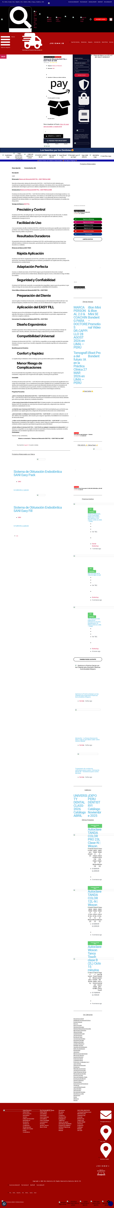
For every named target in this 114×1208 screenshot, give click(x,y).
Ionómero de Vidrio (78, 1075)
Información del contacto (80, 63)
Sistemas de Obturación (57, 65)
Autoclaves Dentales (79, 1040)
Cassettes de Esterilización (80, 1047)
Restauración (77, 1095)
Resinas (76, 1100)
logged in (26, 445)
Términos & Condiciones (26, 1124)
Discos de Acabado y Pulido (80, 1077)
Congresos (62, 1115)
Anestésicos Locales (79, 1093)
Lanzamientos (44, 1122)
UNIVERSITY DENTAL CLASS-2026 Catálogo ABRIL (80, 806)
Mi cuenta (61, 1112)
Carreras (61, 1129)
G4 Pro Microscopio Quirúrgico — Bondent (83, 434)
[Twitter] (59, 43)
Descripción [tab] (16, 168)
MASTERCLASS (81, 1114)
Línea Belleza (43, 1119)
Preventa (42, 1124)
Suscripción (62, 1110)
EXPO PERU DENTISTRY (83, 1110)
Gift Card (79, 1130)
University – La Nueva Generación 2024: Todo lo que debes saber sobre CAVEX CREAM (87, 739)
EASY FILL (27, 204)
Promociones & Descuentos (27, 1114)
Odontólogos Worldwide (65, 1124)
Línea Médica (43, 1114)
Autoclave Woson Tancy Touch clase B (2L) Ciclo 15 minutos (94, 958)
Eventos (61, 1114)
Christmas (80, 1124)
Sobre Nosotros (27, 1110)
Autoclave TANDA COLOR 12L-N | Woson (94, 898)
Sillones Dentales (78, 1032)
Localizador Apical (78, 1060)
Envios (24, 1130)
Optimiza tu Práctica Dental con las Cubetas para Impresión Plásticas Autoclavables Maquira (87, 695)
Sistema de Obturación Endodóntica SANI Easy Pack (38, 473)
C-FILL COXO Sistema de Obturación (82, 212)
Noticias (61, 1130)
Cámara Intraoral (78, 1035)
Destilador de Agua (78, 1045)
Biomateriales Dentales (79, 1092)
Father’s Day (80, 1120)
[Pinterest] (55, 43)
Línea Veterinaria (44, 1117)
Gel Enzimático (77, 1090)
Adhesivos (76, 1098)
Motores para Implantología (80, 1053)
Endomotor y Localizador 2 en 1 (81, 1062)
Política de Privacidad (28, 1119)
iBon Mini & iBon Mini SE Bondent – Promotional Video (94, 317)
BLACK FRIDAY (81, 1122)
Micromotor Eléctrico (79, 1055)
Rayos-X (76, 1023)
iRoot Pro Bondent (94, 354)
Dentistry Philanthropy (64, 1127)
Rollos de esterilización (79, 1048)
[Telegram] (63, 43)
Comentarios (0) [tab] (30, 168)
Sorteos (25, 1117)
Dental (94, 544)
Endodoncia (76, 1067)
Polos (75, 282)
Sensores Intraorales (79, 1027)
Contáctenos (26, 1132)
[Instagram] (54, 43)
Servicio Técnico (44, 1125)
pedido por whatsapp (58, 140)
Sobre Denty (26, 1112)
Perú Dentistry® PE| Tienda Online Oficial (47, 1111)
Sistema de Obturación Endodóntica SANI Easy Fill (38, 509)
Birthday (79, 1129)
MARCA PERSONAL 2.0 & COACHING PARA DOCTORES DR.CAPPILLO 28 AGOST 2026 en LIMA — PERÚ (95, 517)
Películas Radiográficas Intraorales (82, 1028)
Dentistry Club (62, 1117)
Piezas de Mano (78, 1082)
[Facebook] (52, 43)
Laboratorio (76, 1052)
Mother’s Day (80, 1119)
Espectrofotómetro (78, 1057)
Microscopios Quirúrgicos (80, 1030)
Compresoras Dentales (79, 1038)
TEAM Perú (62, 1120)
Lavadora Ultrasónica (79, 1043)
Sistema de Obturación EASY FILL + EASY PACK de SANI (34, 179)
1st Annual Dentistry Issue (84, 1112)
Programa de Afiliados (64, 1125)
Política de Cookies (28, 1129)
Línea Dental (43, 1115)
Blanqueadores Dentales (80, 1073)
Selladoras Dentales (79, 1042)
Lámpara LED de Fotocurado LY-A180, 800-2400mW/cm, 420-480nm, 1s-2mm (91, 488)
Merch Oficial (43, 1127)
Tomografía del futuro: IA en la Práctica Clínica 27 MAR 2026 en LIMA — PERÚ (80, 368)
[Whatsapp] (61, 43)
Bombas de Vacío (78, 1037)
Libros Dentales (77, 1088)
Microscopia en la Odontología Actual (94, 574)
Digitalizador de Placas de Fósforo (82, 1020)
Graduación (80, 1125)
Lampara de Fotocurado (80, 1070)
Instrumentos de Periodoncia (81, 1083)
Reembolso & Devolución (26, 1121)
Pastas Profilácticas (79, 1080)
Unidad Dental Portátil (79, 1033)
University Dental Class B (79, 288)
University (79, 1117)
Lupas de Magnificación (79, 1087)
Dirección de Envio (78, 58)
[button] (49, 57)
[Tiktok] (50, 43)
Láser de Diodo (77, 1063)
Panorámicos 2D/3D (79, 1018)
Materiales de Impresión (80, 1068)
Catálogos (80, 1127)
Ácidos (75, 1097)
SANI (53, 68)
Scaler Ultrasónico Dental (80, 1072)
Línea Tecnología (44, 1120)
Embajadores (62, 1119)
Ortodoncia (76, 1085)
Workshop (95, 546)
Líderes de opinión (63, 1122)
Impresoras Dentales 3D (80, 1078)
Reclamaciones (27, 1127)
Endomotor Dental (78, 1058)
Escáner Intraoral (78, 1022)
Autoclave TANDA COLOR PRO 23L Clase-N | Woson (94, 837)
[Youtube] (57, 43)
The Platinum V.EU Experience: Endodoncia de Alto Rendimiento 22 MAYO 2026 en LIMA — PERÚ (94, 622)
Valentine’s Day (81, 1115)
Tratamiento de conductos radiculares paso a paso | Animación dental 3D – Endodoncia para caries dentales (87, 771)
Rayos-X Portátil (78, 1025)
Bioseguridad (77, 1050)
